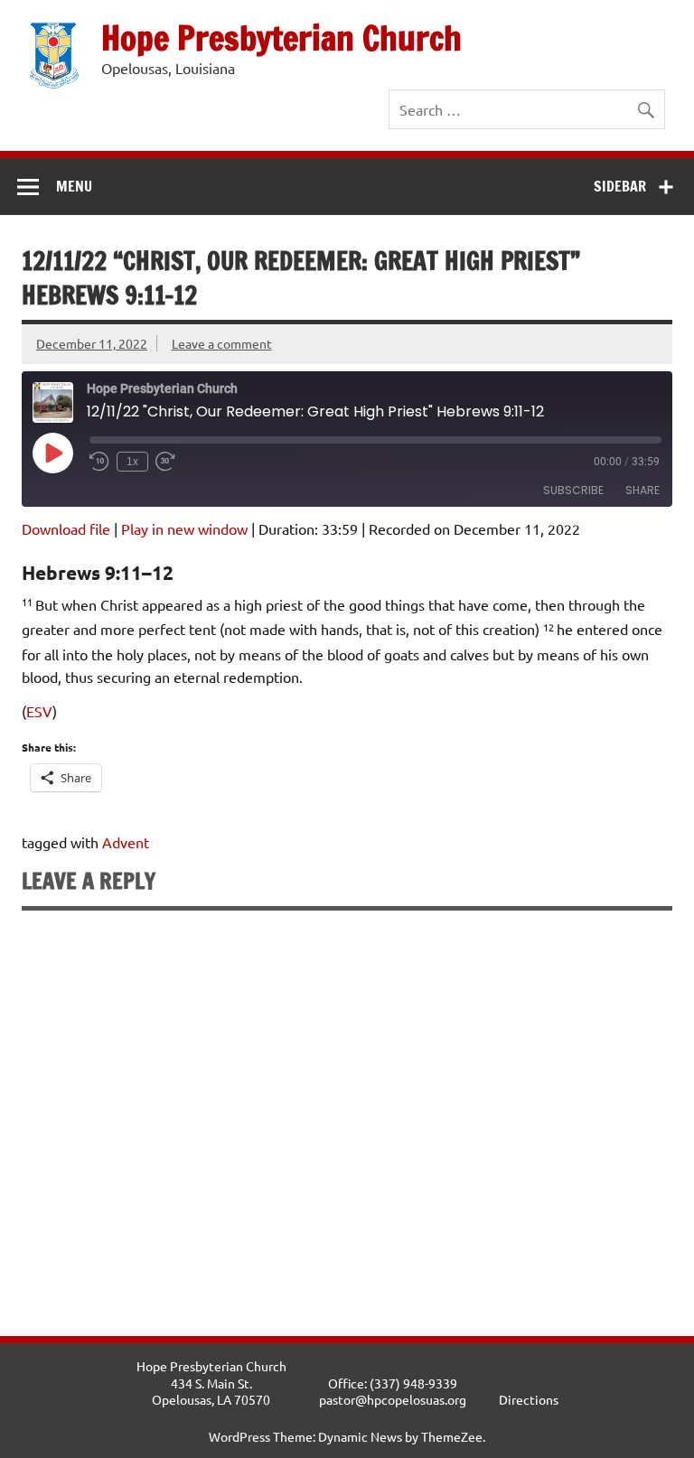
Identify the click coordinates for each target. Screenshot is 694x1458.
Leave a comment (222, 343)
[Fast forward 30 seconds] (165, 462)
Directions (528, 1399)
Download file (66, 528)
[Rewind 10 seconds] (99, 462)
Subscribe (573, 490)
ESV (39, 711)
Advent (125, 842)
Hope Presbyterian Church (281, 37)
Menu (74, 186)
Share (642, 490)
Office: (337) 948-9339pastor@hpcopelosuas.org (392, 1391)
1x (132, 461)
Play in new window (184, 528)
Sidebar (620, 186)
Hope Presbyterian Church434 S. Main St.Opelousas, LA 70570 (211, 1382)
